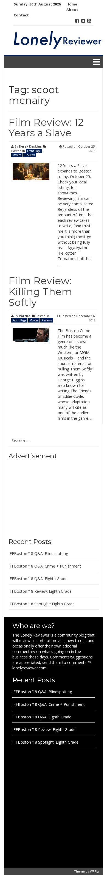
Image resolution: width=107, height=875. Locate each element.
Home (71, 4)
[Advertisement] (43, 497)
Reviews (30, 155)
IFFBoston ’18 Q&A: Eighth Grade (38, 578)
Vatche (24, 316)
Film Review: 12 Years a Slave (46, 127)
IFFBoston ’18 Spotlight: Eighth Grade (42, 603)
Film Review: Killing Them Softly (40, 291)
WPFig (94, 871)
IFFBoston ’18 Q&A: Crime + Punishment (45, 566)
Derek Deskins (30, 146)
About (72, 9)
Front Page (34, 151)
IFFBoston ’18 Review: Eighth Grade (40, 591)
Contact (21, 15)
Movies (17, 155)
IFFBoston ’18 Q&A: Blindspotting (38, 553)
